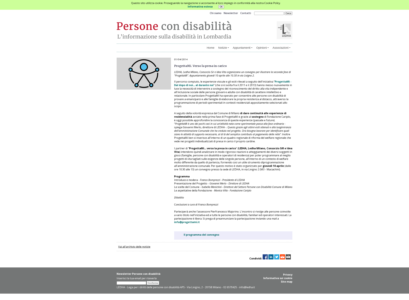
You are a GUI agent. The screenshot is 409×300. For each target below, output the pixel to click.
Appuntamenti (242, 47)
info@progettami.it (187, 222)
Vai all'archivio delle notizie (134, 246)
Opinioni (261, 47)
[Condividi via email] (282, 258)
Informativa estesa (200, 6)
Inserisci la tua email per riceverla (137, 278)
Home (210, 47)
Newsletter (231, 13)
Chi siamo (215, 13)
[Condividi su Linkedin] (271, 258)
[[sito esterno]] (284, 38)
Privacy (287, 274)
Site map (286, 281)
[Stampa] (288, 258)
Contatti (245, 13)
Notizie (222, 47)
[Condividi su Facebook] (265, 258)
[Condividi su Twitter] (276, 258)
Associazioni (281, 47)
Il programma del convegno (201, 234)
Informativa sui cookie (277, 278)
